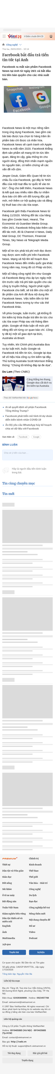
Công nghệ (12, 45)
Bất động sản (9, 901)
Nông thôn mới (37, 913)
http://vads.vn (18, 1041)
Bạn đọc (33, 901)
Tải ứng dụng (14, 1053)
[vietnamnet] (14, 37)
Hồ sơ (32, 926)
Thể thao (33, 870)
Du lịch (33, 895)
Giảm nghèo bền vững (14, 913)
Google (36, 437)
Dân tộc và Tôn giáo (13, 870)
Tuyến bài (14, 952)
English (6, 926)
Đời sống (7, 883)
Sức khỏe (7, 889)
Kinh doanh (35, 864)
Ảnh (4, 932)
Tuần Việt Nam (10, 907)
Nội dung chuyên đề (39, 919)
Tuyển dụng (27, 1060)
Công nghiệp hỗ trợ (39, 907)
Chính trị (34, 858)
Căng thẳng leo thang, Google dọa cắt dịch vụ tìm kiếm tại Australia (39, 382)
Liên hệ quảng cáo (13, 1019)
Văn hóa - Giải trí (38, 883)
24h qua (6, 944)
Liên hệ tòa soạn (12, 981)
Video (32, 932)
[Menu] (4, 36)
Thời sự (6, 864)
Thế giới (33, 877)
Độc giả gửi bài (40, 1053)
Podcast (33, 938)
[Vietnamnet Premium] (10, 859)
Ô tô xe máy (8, 895)
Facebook (23, 437)
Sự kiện (41, 952)
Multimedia (8, 938)
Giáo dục (6, 877)
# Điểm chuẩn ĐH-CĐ (33, 36)
